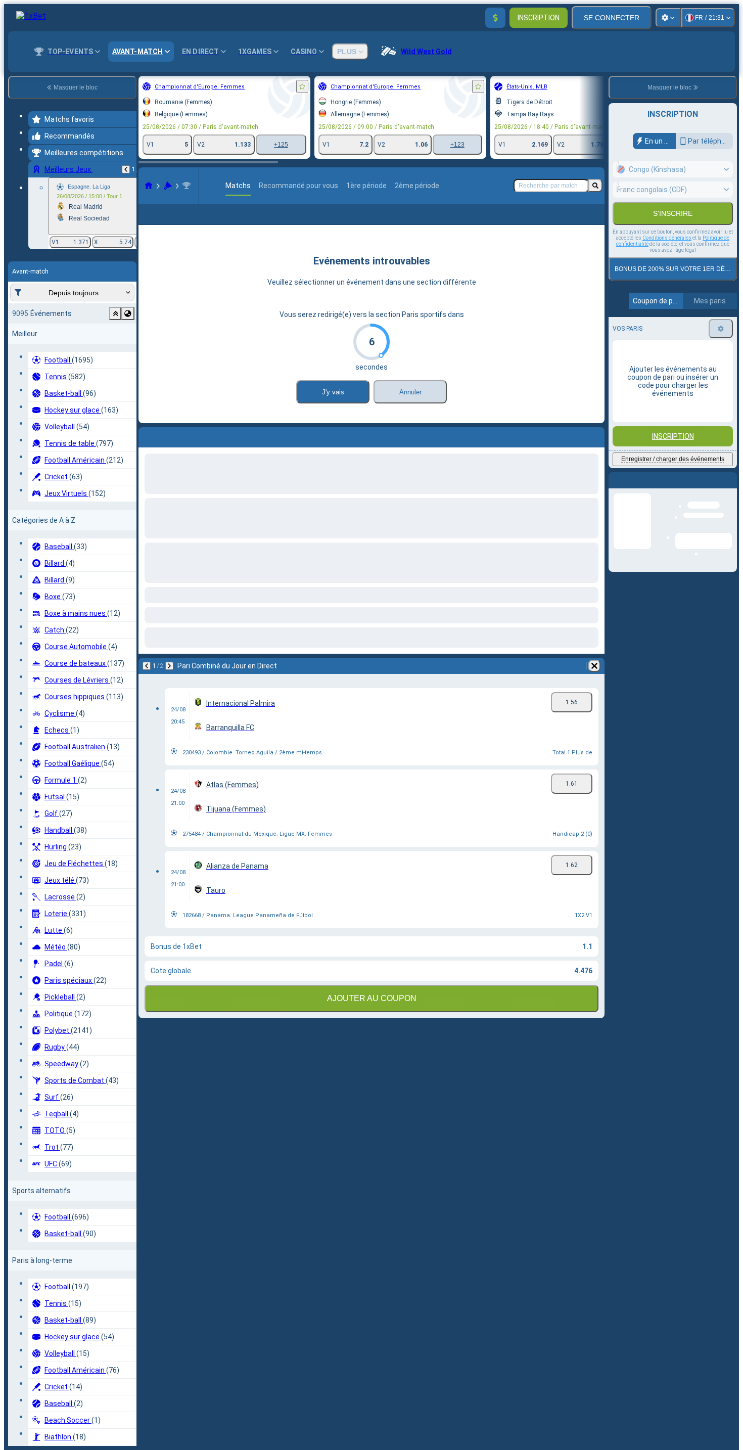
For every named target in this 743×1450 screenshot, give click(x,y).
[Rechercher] (595, 185)
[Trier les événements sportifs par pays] (127, 313)
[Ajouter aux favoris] (302, 86)
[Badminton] (168, 185)
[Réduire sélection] (115, 313)
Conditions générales (666, 238)
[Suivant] (173, 451)
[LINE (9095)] (149, 185)
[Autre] (529, 222)
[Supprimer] (594, 451)
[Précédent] (126, 169)
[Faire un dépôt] (495, 18)
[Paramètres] (668, 17)
